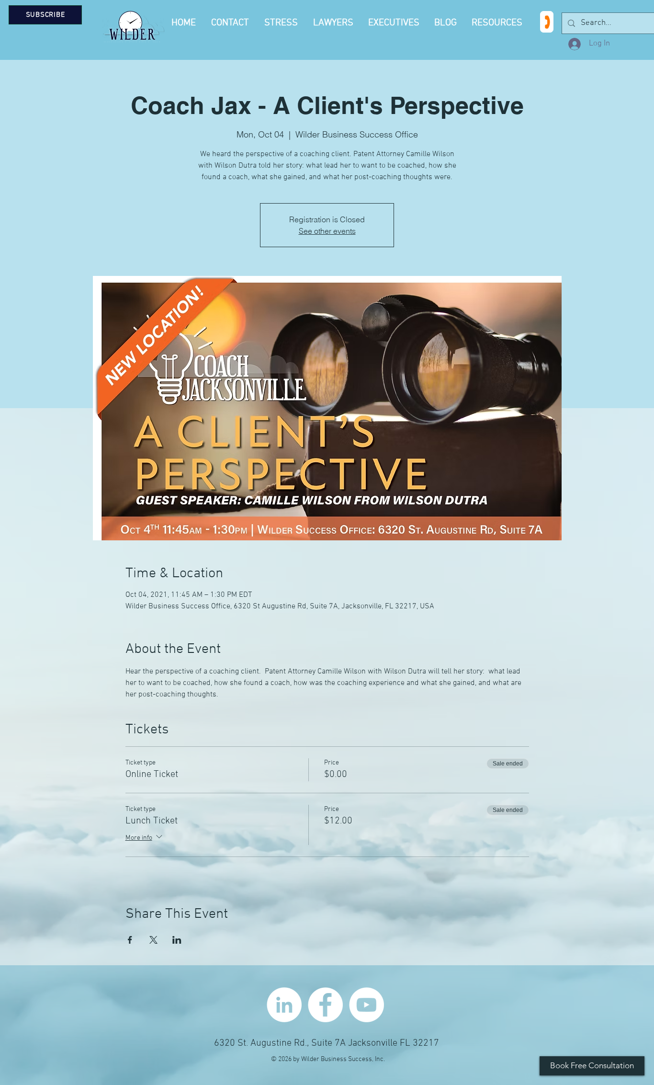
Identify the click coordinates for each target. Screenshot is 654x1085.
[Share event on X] (153, 940)
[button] (498, 23)
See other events (327, 231)
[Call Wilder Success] (546, 22)
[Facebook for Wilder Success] (325, 1004)
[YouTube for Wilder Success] (366, 1004)
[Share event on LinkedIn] (176, 940)
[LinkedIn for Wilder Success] (284, 1004)
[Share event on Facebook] (130, 940)
